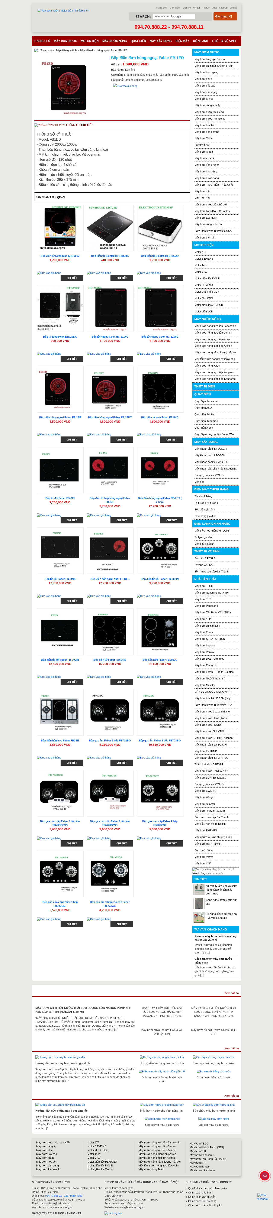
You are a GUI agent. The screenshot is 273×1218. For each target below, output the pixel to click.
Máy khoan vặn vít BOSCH (210, 455)
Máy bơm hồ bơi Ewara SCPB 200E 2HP (213, 1031)
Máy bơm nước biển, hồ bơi (211, 204)
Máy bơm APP (203, 619)
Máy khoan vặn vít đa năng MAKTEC (216, 468)
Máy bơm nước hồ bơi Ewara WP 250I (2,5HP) (162, 1031)
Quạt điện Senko (204, 414)
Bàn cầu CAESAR (205, 558)
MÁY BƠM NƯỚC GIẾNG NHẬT (213, 691)
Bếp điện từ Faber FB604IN (109, 659)
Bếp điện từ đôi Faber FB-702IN (60, 659)
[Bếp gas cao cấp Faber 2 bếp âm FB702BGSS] (110, 793)
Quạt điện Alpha (204, 427)
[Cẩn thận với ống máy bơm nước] (214, 1057)
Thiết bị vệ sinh (224, 41)
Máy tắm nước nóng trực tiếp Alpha (215, 359)
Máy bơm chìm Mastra (207, 625)
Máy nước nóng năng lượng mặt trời (216, 352)
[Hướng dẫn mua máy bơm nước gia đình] (60, 1057)
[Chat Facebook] (264, 1197)
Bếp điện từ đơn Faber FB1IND (160, 417)
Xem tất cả (231, 993)
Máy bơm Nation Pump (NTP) (212, 592)
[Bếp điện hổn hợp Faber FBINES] (110, 550)
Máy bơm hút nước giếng (209, 112)
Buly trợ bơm (202, 145)
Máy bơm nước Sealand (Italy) (212, 711)
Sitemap (223, 7)
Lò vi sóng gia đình (205, 516)
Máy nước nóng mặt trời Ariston (157, 1157)
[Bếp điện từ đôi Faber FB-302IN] (160, 550)
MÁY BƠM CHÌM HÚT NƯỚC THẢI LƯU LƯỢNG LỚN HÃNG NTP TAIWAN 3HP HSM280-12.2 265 (213, 1011)
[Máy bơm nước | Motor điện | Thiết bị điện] (63, 11)
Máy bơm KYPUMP (206, 751)
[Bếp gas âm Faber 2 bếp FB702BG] (110, 712)
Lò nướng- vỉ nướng (206, 502)
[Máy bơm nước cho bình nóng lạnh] (162, 1104)
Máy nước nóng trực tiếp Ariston (213, 339)
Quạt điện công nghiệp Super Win (214, 434)
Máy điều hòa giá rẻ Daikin (210, 823)
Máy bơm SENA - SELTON (210, 638)
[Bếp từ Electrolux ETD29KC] (60, 308)
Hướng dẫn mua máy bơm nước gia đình (62, 1063)
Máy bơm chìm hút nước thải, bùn (214, 65)
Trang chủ (161, 7)
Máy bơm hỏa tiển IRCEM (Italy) (213, 698)
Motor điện (90, 41)
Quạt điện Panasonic (207, 401)
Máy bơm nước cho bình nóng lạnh (162, 1110)
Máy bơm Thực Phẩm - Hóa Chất (214, 184)
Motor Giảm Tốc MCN (207, 291)
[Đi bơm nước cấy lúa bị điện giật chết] (162, 1071)
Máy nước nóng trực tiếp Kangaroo (215, 372)
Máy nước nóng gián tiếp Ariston (213, 345)
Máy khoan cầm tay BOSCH (211, 448)
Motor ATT (200, 252)
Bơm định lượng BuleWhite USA (213, 705)
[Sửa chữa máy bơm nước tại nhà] (214, 1104)
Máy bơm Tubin (204, 138)
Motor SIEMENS (204, 258)
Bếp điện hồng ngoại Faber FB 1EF (60, 417)
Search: (143, 16)
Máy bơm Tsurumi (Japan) (210, 810)
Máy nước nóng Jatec (207, 365)
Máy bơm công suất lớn (208, 224)
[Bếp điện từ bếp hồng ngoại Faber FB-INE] (110, 470)
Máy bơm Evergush (206, 217)
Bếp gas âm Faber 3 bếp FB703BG (160, 740)
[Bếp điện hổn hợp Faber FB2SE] (60, 712)
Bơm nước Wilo (204, 850)
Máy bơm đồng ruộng (207, 164)
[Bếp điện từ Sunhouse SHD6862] (60, 228)
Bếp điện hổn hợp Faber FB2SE (60, 740)
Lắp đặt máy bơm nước (213, 1124)
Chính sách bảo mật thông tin (205, 1205)
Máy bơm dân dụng (206, 92)
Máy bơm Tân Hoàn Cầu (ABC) (213, 612)
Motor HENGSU (204, 285)
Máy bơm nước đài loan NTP (53, 1142)
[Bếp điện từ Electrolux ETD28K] (110, 228)
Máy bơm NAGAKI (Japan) (210, 678)
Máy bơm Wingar (204, 797)
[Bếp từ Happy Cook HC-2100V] (110, 308)
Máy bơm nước (65, 41)
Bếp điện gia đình (66, 50)
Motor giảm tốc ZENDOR (209, 304)
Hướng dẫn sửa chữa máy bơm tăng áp (61, 1110)
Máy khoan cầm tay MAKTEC (211, 462)
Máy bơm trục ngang (206, 72)
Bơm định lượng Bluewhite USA (213, 231)
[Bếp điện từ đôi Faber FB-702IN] (60, 631)
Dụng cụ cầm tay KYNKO (209, 475)
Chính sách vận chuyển (201, 1196)
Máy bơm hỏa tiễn (205, 125)
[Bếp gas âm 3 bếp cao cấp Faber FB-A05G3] (110, 874)
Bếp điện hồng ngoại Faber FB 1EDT (110, 417)
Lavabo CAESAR (205, 564)
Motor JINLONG (204, 298)
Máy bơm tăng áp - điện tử (210, 59)
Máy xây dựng (161, 41)
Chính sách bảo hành (200, 1192)
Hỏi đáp (196, 7)
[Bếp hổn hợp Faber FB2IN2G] (160, 631)
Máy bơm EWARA (205, 790)
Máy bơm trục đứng (206, 171)
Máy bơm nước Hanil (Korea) (211, 718)
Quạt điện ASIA (203, 407)
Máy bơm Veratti (204, 856)
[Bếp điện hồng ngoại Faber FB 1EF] (60, 389)
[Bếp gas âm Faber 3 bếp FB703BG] (160, 712)
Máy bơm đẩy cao (205, 85)
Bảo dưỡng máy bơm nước (162, 1124)
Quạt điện (138, 41)
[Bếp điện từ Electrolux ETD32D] (160, 228)
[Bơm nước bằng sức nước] (214, 1071)
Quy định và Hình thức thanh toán (207, 1188)
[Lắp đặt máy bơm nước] (213, 1118)
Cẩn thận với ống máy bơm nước (214, 1063)
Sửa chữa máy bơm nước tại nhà (214, 1110)
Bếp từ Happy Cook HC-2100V (109, 336)
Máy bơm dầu (203, 191)
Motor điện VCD (204, 311)
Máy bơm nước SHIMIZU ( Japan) (214, 738)
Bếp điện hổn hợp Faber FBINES (109, 579)
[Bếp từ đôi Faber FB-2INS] (60, 550)
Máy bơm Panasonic (206, 605)
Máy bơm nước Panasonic (210, 118)
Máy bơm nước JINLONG (209, 731)
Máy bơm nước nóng (207, 178)
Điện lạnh (200, 41)
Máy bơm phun (203, 79)
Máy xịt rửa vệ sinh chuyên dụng (213, 837)
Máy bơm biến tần (205, 237)
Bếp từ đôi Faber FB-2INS (60, 579)
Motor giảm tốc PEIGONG (102, 1161)
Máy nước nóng (114, 41)
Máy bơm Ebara (204, 632)
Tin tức (206, 7)
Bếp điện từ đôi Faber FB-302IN (160, 579)
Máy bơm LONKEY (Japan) (210, 777)
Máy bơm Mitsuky (205, 685)
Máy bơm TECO (204, 586)
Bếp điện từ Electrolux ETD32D (160, 255)
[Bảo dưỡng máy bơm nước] (162, 1118)
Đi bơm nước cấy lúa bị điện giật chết (162, 1079)
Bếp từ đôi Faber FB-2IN (60, 498)
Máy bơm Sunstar (205, 804)
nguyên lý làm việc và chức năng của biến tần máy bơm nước (221, 889)
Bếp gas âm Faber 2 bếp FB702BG (110, 740)
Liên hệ (233, 7)
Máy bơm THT (203, 599)
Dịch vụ (187, 7)
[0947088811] (264, 1175)
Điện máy (182, 41)
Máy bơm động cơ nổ (207, 131)
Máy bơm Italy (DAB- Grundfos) (213, 211)
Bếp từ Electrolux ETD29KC (60, 336)
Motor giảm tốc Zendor (100, 1169)
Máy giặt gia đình (204, 543)
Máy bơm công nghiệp (208, 105)
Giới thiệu (175, 7)
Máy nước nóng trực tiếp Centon (213, 332)
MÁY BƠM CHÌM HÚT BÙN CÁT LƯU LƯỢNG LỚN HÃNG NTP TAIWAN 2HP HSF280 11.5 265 (162, 1011)
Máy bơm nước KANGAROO (211, 771)
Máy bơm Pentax (204, 652)
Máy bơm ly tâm (204, 151)
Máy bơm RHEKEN (206, 830)
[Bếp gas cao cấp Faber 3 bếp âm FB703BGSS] (60, 793)
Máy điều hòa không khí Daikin (212, 530)
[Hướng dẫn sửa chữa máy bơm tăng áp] (60, 1104)
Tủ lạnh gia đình (204, 537)
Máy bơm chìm (44, 1150)
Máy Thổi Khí (202, 197)
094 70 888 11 (53, 1195)
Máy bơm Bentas (199, 1166)
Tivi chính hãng (203, 496)
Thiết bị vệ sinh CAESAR (209, 764)
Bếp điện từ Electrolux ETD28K (110, 255)
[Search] (201, 16)
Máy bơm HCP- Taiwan (208, 843)
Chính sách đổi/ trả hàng (202, 1201)
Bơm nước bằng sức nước (214, 1077)
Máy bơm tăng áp (46, 1146)
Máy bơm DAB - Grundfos (209, 658)
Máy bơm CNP (203, 863)
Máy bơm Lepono (205, 645)
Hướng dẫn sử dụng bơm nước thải (162, 1063)
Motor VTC (201, 271)
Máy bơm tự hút (204, 98)
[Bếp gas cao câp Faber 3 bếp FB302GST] (60, 874)
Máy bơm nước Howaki (208, 724)
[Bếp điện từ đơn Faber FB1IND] (160, 389)
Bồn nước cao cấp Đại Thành (212, 571)
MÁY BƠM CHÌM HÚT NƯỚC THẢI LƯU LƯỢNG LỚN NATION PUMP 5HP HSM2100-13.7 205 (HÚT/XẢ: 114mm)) (83, 1009)
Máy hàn (200, 481)
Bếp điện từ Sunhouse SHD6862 (60, 255)
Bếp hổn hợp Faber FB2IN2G (159, 659)
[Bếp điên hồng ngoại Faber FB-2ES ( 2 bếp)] (160, 470)
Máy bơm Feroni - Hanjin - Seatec (214, 671)
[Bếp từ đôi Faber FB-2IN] (60, 470)
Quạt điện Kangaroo (206, 421)
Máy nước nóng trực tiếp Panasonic (215, 326)
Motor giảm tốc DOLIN (207, 278)
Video (214, 7)
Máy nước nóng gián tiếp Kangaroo (215, 378)
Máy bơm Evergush (206, 665)
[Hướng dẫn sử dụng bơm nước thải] (162, 1057)
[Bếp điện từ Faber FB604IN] (110, 631)
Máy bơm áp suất (205, 158)
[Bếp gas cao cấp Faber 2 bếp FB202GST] (160, 793)
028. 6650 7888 (73, 1195)
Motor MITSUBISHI (98, 1150)
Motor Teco (201, 265)
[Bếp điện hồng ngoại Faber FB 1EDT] (110, 389)
